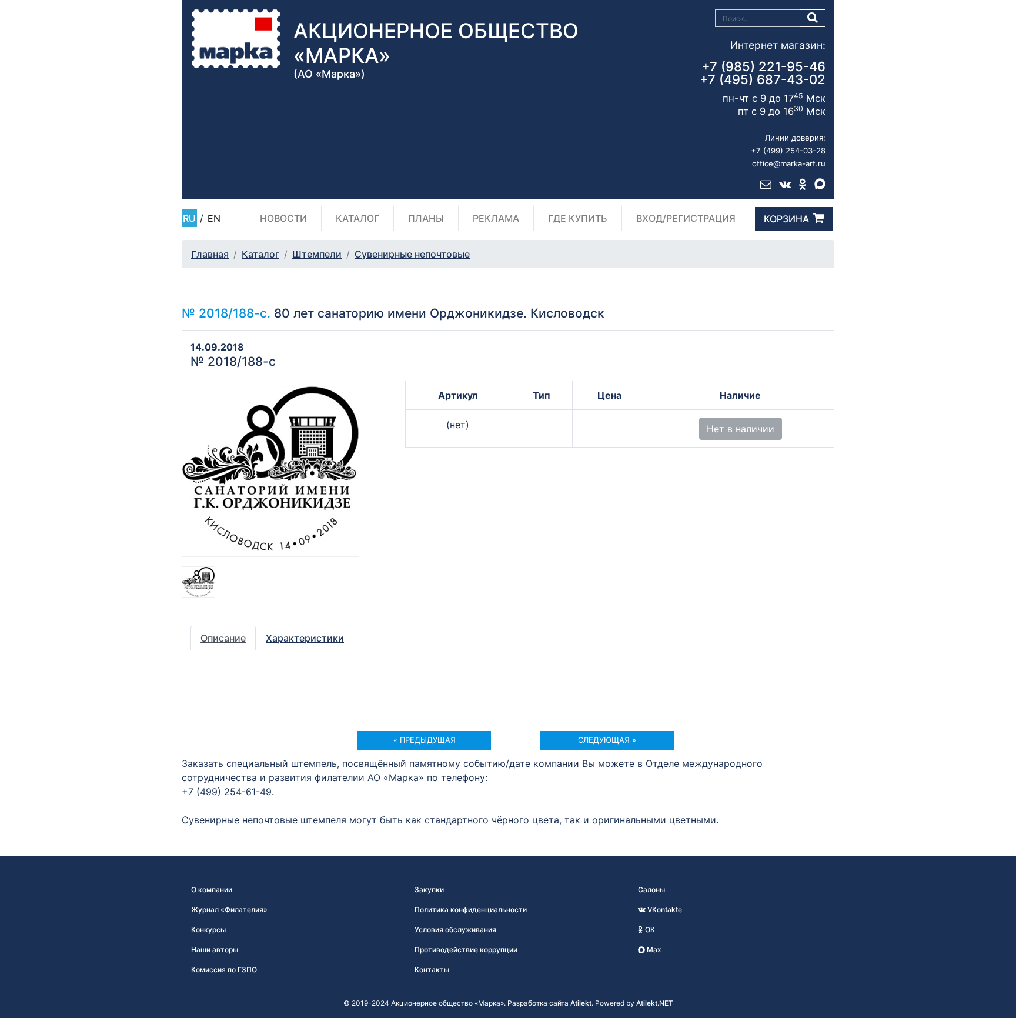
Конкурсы (208, 929)
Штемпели (317, 254)
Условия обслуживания (455, 929)
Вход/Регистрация (686, 218)
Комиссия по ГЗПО (224, 969)
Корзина (786, 219)
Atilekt (580, 1003)
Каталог (357, 218)
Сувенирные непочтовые (412, 254)
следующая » (607, 740)
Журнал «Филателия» (229, 909)
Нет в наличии (740, 429)
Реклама (496, 218)
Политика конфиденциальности (471, 909)
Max (653, 949)
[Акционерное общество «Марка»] (236, 38)
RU (189, 218)
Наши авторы (214, 949)
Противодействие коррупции (466, 949)
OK (649, 929)
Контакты (432, 969)
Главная (210, 254)
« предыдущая (424, 740)
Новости (283, 218)
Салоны (651, 889)
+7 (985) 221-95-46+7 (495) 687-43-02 (762, 73)
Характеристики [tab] (305, 638)
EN (214, 218)
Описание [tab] (223, 638)
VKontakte (664, 909)
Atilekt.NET (654, 1003)
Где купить (577, 218)
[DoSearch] (812, 18)
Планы (426, 218)
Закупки (429, 889)
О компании (211, 889)
